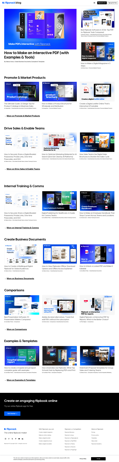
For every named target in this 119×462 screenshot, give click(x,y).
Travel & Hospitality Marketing (104, 372)
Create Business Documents (96, 34)
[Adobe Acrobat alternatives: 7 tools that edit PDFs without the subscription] (59, 305)
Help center (94, 441)
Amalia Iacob (84, 217)
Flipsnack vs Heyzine (70, 446)
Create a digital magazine (45, 432)
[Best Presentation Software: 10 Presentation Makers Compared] (22, 305)
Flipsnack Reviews (69, 432)
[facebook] (9, 438)
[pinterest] (15, 438)
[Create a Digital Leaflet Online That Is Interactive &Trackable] (97, 91)
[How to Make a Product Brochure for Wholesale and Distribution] (59, 91)
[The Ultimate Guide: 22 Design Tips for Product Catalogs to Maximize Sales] (22, 91)
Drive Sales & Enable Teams (19, 161)
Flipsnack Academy (96, 444)
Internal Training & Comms (90, 36)
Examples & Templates (32, 372)
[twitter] (12, 438)
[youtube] (19, 438)
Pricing (93, 432)
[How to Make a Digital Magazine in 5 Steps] (97, 51)
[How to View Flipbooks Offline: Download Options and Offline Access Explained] (59, 254)
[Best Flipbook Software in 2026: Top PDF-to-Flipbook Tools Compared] (97, 18)
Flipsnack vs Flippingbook (71, 438)
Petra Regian (84, 321)
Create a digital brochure (45, 441)
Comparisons (17, 321)
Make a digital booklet (44, 438)
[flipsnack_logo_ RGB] (10, 428)
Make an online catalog (45, 435)
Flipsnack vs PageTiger (71, 449)
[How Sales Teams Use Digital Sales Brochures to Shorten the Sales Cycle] (97, 142)
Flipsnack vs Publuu (70, 444)
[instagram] (5, 438)
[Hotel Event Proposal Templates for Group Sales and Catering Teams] (97, 355)
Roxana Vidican (85, 34)
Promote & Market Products (102, 36)
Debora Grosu (8, 161)
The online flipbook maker (15, 433)
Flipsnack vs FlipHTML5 (70, 441)
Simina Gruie (85, 68)
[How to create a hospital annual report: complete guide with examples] (22, 355)
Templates (94, 438)
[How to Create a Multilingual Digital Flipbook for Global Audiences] (22, 254)
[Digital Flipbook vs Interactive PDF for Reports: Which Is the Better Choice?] (97, 305)
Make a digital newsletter (45, 444)
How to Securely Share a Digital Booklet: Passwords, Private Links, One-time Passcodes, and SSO (20, 156)
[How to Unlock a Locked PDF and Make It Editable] (97, 254)
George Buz (8, 108)
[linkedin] (22, 438)
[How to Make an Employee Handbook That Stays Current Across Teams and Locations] (97, 201)
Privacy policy (95, 435)
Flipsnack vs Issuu (69, 435)
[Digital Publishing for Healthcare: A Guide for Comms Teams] (59, 201)
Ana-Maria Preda (47, 217)
